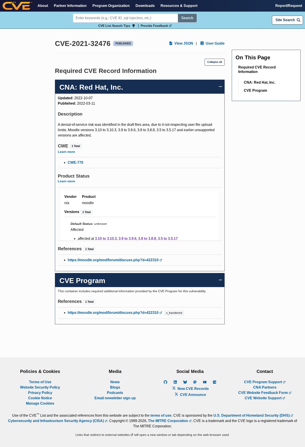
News (115, 382)
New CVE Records (193, 389)
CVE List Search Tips (114, 25)
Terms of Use (40, 382)
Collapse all (214, 62)
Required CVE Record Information (257, 69)
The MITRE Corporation (168, 421)
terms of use (160, 415)
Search (187, 18)
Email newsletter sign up (115, 398)
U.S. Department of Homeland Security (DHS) (251, 415)
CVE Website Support (263, 398)
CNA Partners (264, 387)
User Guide (215, 43)
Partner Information (70, 6)
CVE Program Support (263, 382)
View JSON (183, 43)
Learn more (66, 151)
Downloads (145, 6)
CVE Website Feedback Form (263, 393)
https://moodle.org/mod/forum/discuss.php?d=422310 (113, 260)
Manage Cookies (40, 403)
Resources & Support (179, 6)
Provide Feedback (155, 25)
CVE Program (255, 90)
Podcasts (115, 393)
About (43, 6)
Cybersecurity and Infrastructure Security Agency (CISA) (56, 421)
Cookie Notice (40, 398)
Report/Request (288, 6)
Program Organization (111, 6)
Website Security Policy (40, 387)
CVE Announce (192, 395)
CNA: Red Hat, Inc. (259, 82)
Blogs (115, 387)
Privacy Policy (40, 393)
